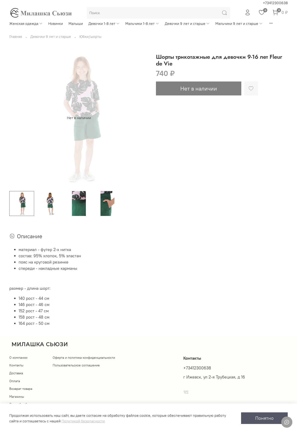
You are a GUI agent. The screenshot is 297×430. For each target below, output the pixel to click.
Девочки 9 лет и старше (185, 23)
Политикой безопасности (83, 421)
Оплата (14, 381)
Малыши (75, 23)
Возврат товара (20, 389)
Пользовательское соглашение (76, 365)
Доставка (16, 373)
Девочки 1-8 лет (101, 23)
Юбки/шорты (90, 36)
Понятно (264, 418)
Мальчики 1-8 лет (140, 23)
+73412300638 (275, 2)
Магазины (16, 396)
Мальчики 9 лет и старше (236, 23)
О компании (18, 357)
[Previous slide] (16, 117)
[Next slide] (141, 117)
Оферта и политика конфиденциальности (84, 357)
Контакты (16, 365)
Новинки (55, 23)
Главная (15, 36)
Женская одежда (23, 23)
